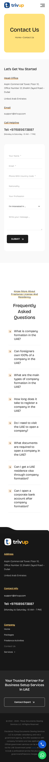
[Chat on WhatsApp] (42, 755)
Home (18, 37)
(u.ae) (33, 747)
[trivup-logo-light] (16, 539)
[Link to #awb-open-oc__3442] (42, 5)
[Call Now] (42, 744)
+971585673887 (22, 130)
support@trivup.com (15, 113)
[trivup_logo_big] (14, 3)
